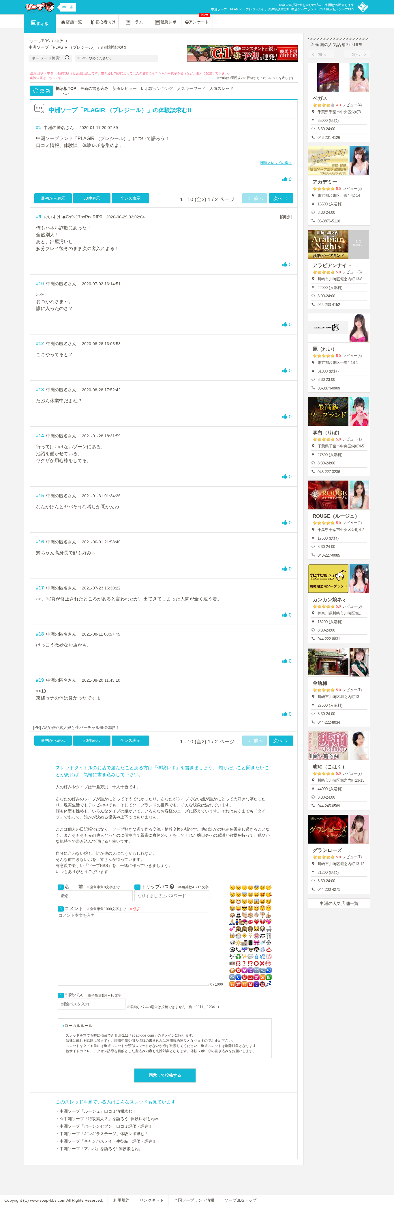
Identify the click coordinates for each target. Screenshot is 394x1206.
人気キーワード (191, 88)
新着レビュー (124, 88)
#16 (40, 541)
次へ (278, 198)
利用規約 (121, 1200)
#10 (40, 283)
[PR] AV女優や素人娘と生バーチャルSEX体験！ (76, 727)
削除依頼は (38, 78)
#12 (40, 343)
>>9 (40, 294)
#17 (40, 587)
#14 (40, 435)
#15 (40, 495)
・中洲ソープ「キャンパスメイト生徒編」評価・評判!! (105, 1141)
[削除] (286, 216)
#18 (40, 634)
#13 (40, 389)
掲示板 (43, 23)
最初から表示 (53, 198)
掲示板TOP (66, 88)
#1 (38, 127)
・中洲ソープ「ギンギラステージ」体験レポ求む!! (101, 1133)
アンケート (199, 19)
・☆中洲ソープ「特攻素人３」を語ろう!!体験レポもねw (107, 1118)
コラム (137, 22)
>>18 (41, 691)
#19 (40, 680)
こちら (50, 78)
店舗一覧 (74, 22)
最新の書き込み (94, 88)
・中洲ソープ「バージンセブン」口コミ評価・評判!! (103, 1126)
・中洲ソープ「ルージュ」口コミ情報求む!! (95, 1111)
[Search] (67, 58)
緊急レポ (168, 22)
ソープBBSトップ (240, 1200)
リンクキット (152, 1200)
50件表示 (91, 198)
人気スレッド (221, 88)
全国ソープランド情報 (194, 1200)
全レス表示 (130, 198)
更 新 (44, 90)
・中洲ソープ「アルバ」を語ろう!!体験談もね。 (99, 1148)
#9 (38, 216)
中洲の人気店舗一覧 (339, 903)
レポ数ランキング (157, 88)
